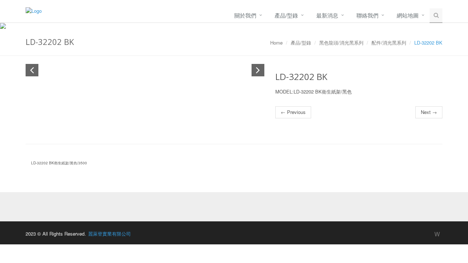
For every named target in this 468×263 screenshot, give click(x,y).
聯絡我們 (367, 15)
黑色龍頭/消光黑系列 (341, 42)
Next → (429, 111)
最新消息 (327, 15)
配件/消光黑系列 (388, 42)
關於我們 (245, 15)
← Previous (293, 111)
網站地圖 (408, 15)
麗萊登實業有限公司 (109, 233)
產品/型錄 (286, 15)
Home (276, 42)
